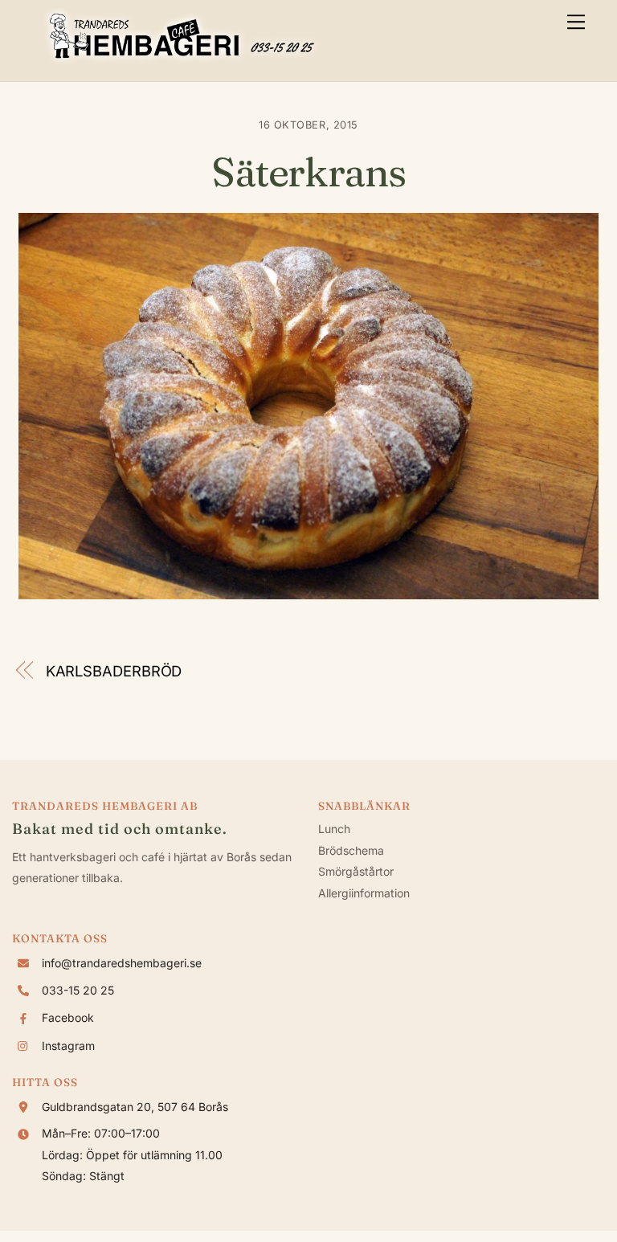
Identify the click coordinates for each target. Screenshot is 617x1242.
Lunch (334, 828)
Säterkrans (308, 172)
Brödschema (351, 850)
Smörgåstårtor (356, 871)
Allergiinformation (364, 893)
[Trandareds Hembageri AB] (181, 60)
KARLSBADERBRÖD (114, 671)
